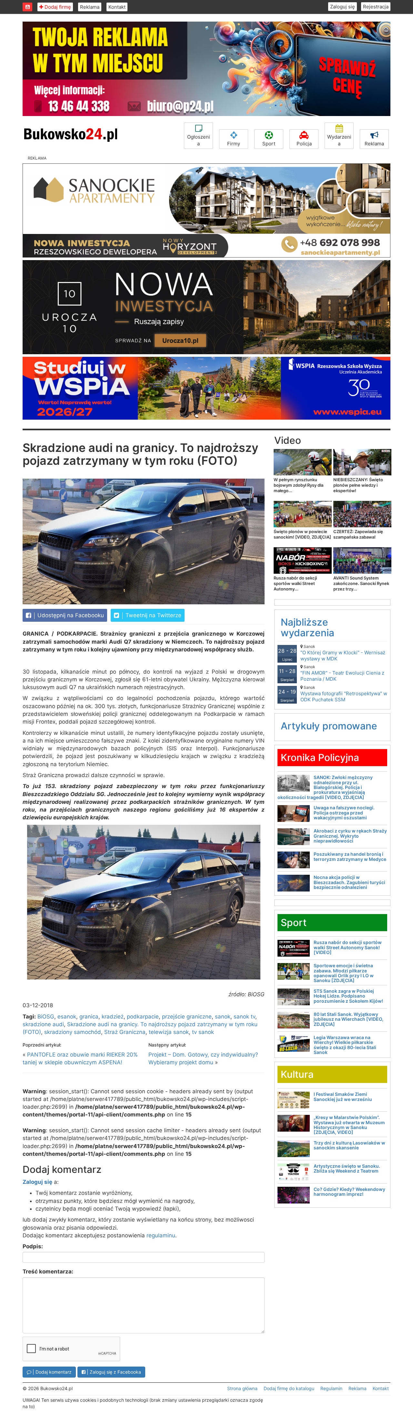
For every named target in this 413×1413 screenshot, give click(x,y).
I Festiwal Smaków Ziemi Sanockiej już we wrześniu (343, 1096)
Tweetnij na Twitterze (152, 615)
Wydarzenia (339, 140)
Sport (268, 144)
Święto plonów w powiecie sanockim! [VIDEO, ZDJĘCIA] (302, 534)
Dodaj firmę (57, 7)
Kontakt (117, 7)
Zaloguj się (342, 7)
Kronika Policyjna (320, 757)
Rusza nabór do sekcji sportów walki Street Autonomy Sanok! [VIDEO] (348, 947)
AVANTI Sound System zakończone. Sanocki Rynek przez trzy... (361, 583)
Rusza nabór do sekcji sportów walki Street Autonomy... (295, 583)
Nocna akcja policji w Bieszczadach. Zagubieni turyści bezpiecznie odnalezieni (349, 882)
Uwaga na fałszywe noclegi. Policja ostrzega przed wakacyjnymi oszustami (344, 812)
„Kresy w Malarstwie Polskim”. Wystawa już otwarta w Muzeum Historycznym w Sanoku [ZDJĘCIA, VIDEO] (349, 1125)
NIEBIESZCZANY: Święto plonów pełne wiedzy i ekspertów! (358, 485)
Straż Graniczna (125, 1032)
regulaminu (160, 1235)
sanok (222, 1016)
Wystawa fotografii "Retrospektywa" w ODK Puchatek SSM (343, 694)
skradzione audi (43, 1024)
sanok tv (244, 1016)
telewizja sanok (169, 1032)
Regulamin (331, 1388)
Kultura (297, 1074)
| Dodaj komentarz (51, 1372)
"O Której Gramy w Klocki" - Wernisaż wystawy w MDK (342, 653)
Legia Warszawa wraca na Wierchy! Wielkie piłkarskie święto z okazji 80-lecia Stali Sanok (345, 1045)
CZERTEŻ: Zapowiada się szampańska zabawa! (358, 534)
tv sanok (203, 1032)
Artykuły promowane (329, 726)
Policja (304, 144)
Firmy (233, 144)
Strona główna (242, 1388)
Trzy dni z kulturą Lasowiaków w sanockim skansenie (349, 1145)
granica (88, 1016)
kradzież (113, 1016)
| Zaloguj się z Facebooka (113, 1372)
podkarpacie (143, 1016)
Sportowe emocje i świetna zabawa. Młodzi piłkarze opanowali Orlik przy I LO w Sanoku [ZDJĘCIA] (344, 973)
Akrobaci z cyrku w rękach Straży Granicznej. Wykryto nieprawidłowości (350, 835)
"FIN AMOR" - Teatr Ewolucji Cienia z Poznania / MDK (342, 673)
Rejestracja (375, 7)
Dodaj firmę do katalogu (289, 1388)
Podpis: (33, 1246)
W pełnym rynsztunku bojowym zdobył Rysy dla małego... (298, 485)
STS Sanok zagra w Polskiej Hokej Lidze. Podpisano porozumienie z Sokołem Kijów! (348, 996)
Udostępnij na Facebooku (70, 615)
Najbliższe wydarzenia (307, 627)
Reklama (89, 7)
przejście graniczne (187, 1016)
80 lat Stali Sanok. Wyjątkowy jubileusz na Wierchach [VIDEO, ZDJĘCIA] (348, 1019)
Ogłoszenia (198, 140)
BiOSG (45, 1016)
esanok (66, 1016)
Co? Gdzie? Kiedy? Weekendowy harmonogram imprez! (349, 1191)
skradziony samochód (72, 1032)
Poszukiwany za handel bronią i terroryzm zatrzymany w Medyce (350, 856)
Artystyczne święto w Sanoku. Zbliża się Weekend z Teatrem (347, 1168)
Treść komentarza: (48, 1271)
